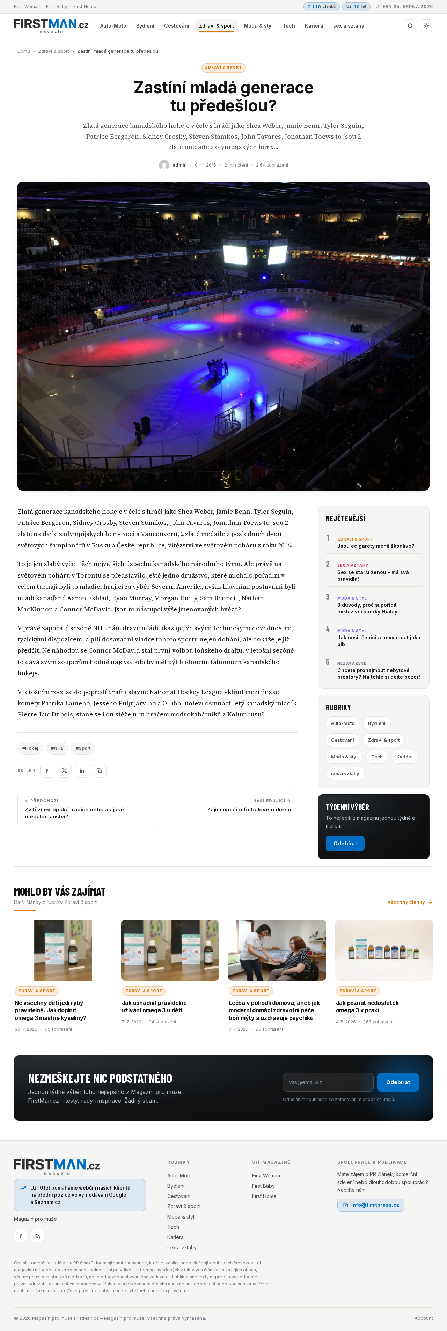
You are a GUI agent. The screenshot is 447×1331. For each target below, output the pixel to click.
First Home (84, 6)
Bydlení (145, 26)
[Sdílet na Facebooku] (47, 771)
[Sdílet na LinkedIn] (82, 771)
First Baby (56, 6)
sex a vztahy (348, 26)
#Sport (83, 748)
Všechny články (406, 902)
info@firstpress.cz (375, 1205)
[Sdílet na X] (65, 771)
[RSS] (37, 1235)
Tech (289, 26)
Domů (23, 51)
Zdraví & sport (216, 26)
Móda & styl (258, 26)
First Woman (27, 6)
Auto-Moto (113, 26)
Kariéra (314, 26)
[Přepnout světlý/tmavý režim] (426, 25)
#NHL (57, 748)
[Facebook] (20, 1235)
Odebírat (345, 843)
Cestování (176, 26)
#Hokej (30, 748)
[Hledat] (410, 25)
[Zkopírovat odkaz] (100, 771)
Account (424, 1318)
